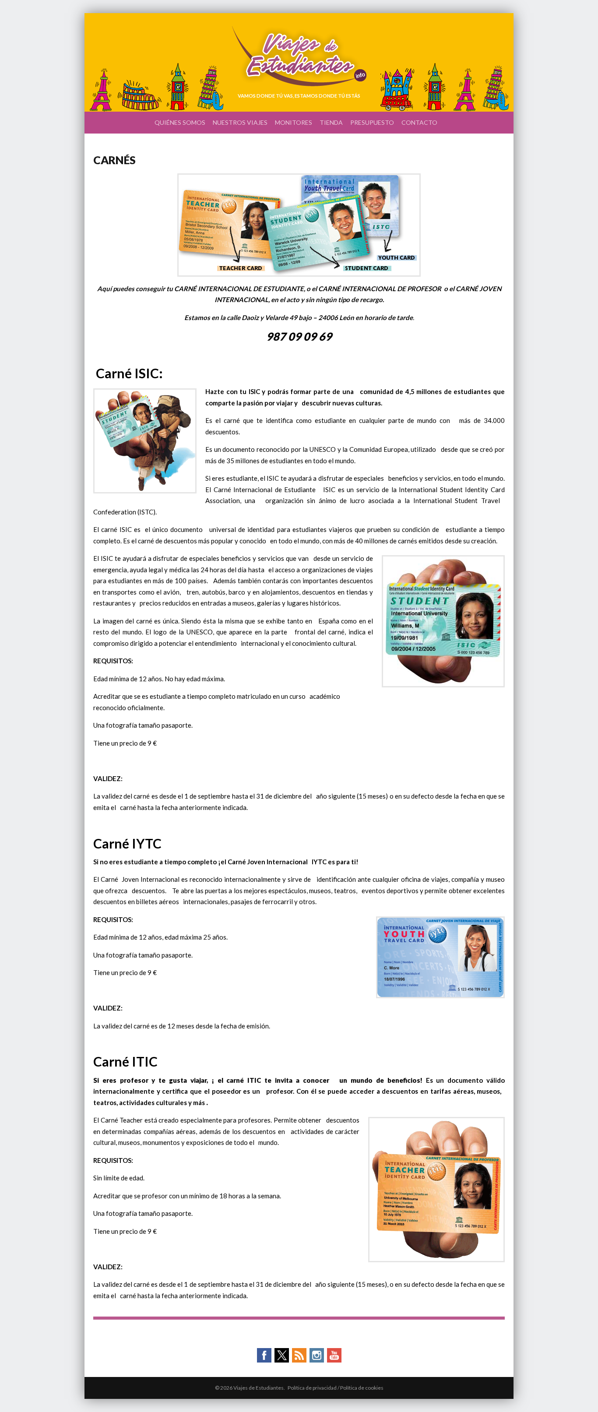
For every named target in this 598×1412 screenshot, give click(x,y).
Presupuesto (372, 122)
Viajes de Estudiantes (299, 56)
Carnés (114, 159)
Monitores (293, 122)
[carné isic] (299, 274)
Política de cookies (361, 1387)
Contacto (419, 122)
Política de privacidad (312, 1387)
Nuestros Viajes (240, 122)
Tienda (331, 122)
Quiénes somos (180, 122)
